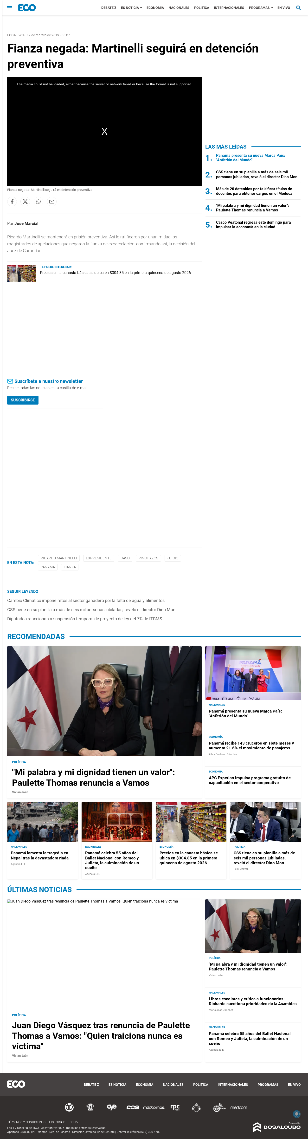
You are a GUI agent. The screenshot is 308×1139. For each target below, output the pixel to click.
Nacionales (179, 7)
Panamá (48, 567)
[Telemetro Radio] (217, 1111)
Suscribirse (23, 400)
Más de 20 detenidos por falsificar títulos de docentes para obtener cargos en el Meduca (254, 191)
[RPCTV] (90, 1111)
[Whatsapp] (38, 201)
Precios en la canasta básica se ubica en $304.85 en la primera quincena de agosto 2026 (115, 272)
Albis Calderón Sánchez (223, 754)
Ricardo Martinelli (59, 558)
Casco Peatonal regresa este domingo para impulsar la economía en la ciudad (253, 224)
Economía (155, 7)
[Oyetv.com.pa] (111, 1111)
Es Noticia (130, 7)
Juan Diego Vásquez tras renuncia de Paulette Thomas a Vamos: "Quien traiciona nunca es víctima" (101, 1035)
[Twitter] (25, 201)
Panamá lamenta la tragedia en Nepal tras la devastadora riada (40, 855)
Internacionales (229, 7)
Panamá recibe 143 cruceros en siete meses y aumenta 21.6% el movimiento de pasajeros (251, 745)
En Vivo (283, 7)
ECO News (15, 35)
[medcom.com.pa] (238, 1111)
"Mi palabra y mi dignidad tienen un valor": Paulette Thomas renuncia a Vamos (252, 207)
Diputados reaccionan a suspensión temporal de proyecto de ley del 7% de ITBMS (84, 618)
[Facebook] (12, 201)
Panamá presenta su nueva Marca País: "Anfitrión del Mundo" (250, 157)
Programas (259, 7)
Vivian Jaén (20, 792)
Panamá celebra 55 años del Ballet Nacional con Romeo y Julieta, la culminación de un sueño (112, 860)
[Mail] (51, 201)
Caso (125, 558)
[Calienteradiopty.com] (196, 1111)
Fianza (70, 567)
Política (201, 7)
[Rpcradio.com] (175, 1111)
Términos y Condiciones (26, 1122)
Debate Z (108, 7)
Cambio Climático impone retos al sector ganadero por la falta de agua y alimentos (86, 600)
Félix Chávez (241, 869)
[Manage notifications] (297, 1114)
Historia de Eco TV (63, 1122)
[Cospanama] (132, 1111)
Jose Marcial (26, 223)
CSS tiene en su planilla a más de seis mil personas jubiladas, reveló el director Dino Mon (91, 609)
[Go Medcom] (154, 1111)
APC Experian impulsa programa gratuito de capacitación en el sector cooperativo (250, 780)
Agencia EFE (18, 864)
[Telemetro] (69, 1111)
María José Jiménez (221, 1010)
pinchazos (148, 558)
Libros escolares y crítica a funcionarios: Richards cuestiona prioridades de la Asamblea (253, 1001)
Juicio (172, 558)
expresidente (99, 558)
